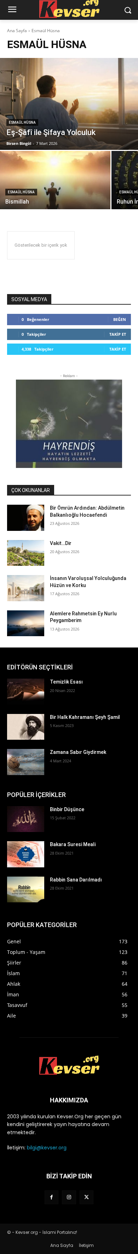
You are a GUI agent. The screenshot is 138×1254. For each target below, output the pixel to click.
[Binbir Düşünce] (25, 819)
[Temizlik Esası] (25, 692)
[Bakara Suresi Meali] (25, 854)
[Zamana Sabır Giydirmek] (25, 762)
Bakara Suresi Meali (73, 844)
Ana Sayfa (17, 31)
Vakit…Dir (60, 543)
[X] (86, 1197)
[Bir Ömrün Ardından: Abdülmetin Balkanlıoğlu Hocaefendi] (25, 518)
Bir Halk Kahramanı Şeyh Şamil (85, 717)
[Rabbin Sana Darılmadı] (25, 890)
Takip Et (117, 334)
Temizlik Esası (66, 682)
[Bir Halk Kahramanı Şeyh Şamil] (25, 727)
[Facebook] (51, 1197)
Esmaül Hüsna (22, 122)
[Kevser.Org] (69, 1065)
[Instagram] (69, 1197)
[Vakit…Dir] (25, 553)
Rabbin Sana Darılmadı (76, 880)
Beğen (119, 319)
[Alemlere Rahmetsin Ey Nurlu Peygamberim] (25, 623)
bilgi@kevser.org (47, 1147)
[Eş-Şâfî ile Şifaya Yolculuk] (69, 104)
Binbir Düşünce (67, 809)
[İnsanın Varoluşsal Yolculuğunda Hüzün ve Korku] (25, 588)
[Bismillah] (55, 180)
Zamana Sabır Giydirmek (78, 752)
